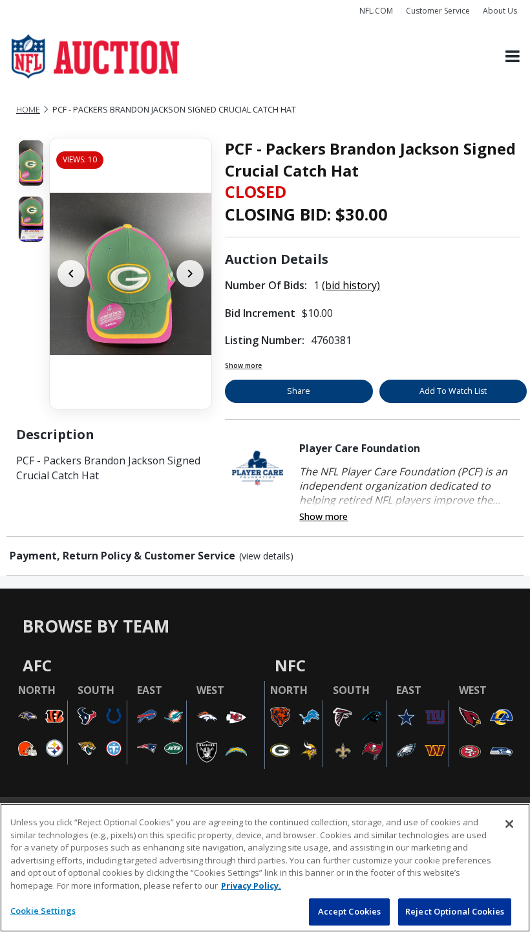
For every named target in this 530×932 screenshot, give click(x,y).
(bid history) (351, 285)
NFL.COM (376, 10)
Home (28, 109)
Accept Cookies (349, 911)
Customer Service (438, 10)
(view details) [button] (266, 556)
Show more (243, 365)
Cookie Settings (43, 910)
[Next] (190, 273)
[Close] (509, 824)
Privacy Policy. (251, 885)
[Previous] (71, 273)
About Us (500, 10)
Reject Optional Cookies (454, 911)
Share (298, 390)
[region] (265, 867)
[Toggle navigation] (512, 56)
